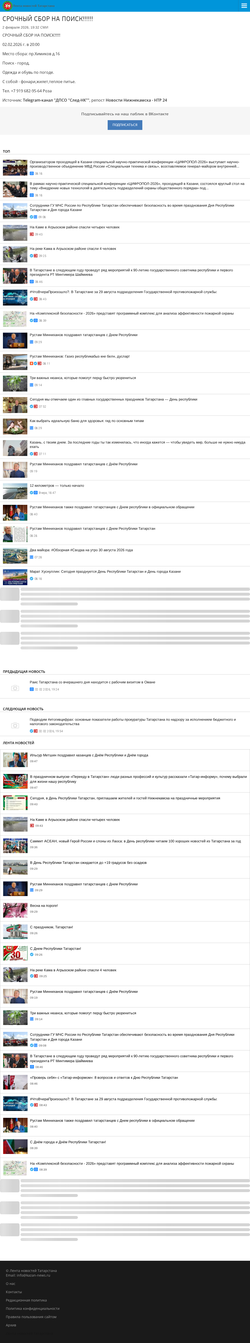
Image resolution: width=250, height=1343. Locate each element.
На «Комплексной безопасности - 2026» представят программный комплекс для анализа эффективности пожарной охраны (132, 313)
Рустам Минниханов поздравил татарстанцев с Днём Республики (83, 464)
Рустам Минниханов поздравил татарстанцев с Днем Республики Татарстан (92, 528)
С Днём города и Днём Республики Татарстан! (68, 1142)
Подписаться (125, 125)
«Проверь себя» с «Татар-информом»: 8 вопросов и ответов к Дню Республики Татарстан (104, 1077)
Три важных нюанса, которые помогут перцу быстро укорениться (83, 378)
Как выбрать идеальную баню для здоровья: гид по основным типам (87, 421)
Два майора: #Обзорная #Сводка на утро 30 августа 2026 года (81, 550)
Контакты (14, 1292)
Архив (11, 1325)
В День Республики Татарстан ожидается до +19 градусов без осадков (88, 863)
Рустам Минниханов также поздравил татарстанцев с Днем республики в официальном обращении (112, 507)
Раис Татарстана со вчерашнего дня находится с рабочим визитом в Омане (92, 682)
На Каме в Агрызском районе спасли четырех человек (74, 227)
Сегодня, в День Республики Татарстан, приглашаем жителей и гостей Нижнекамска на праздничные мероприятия (125, 798)
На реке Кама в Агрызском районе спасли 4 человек (73, 249)
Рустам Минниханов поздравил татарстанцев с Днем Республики (83, 335)
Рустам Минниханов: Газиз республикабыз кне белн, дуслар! (80, 356)
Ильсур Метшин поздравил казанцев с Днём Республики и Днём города (89, 755)
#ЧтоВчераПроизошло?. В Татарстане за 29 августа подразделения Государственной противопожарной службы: (123, 292)
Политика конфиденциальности (33, 1308)
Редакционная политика (26, 1300)
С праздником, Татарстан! (51, 927)
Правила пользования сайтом (31, 1316)
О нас (10, 1283)
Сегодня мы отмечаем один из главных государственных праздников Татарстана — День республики (113, 399)
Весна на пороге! (44, 906)
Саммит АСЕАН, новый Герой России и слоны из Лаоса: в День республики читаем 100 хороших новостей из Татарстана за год (135, 841)
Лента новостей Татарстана (29, 1333)
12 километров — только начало (57, 485)
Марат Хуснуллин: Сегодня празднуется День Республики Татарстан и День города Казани (105, 571)
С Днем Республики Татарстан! (55, 949)
